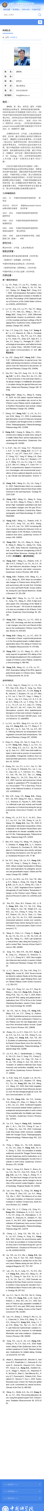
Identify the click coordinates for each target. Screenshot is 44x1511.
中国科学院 (36, 10)
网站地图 (6, 10)
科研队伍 (13, 37)
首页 (7, 37)
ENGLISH (25, 10)
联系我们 (16, 10)
